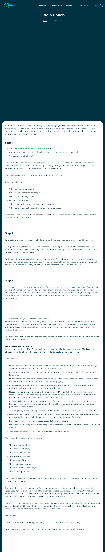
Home (45, 21)
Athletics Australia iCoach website (33, 148)
